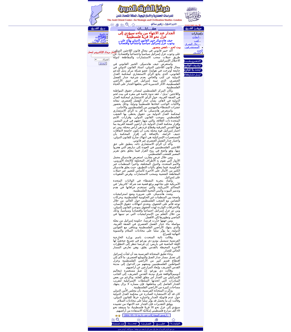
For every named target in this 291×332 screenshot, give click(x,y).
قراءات (102, 38)
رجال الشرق (192, 44)
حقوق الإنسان (98, 42)
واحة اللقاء (100, 40)
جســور (197, 52)
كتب (196, 40)
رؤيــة (103, 33)
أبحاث (195, 37)
